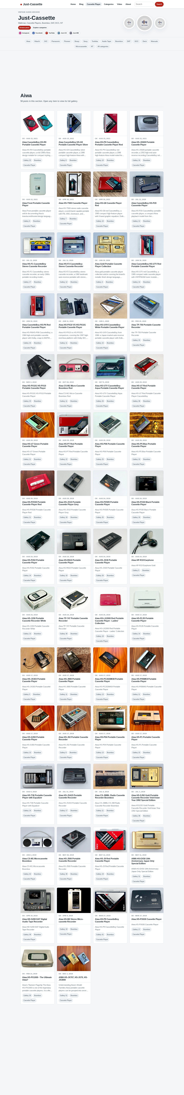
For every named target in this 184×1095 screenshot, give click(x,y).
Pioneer (67, 41)
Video (119, 4)
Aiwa (28, 41)
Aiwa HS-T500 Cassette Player (73, 203)
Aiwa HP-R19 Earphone (142, 560)
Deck (145, 41)
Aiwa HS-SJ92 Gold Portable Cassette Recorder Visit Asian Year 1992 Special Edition (145, 797)
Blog (81, 4)
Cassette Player (94, 4)
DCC (136, 41)
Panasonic (56, 41)
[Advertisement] (92, 69)
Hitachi (37, 41)
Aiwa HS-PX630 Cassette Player (146, 919)
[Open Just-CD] (129, 23)
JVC (45, 41)
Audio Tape (106, 41)
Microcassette (81, 46)
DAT (128, 41)
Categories (109, 4)
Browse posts (24, 28)
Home (73, 4)
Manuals (154, 41)
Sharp (76, 41)
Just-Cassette (32, 4)
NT (92, 46)
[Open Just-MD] (160, 23)
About (128, 4)
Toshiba (95, 41)
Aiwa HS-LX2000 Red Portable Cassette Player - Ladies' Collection (109, 620)
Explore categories (40, 28)
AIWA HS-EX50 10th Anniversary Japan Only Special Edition (142, 861)
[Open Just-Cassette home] (144, 23)
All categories (103, 46)
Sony (85, 41)
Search (159, 4)
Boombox (119, 41)
